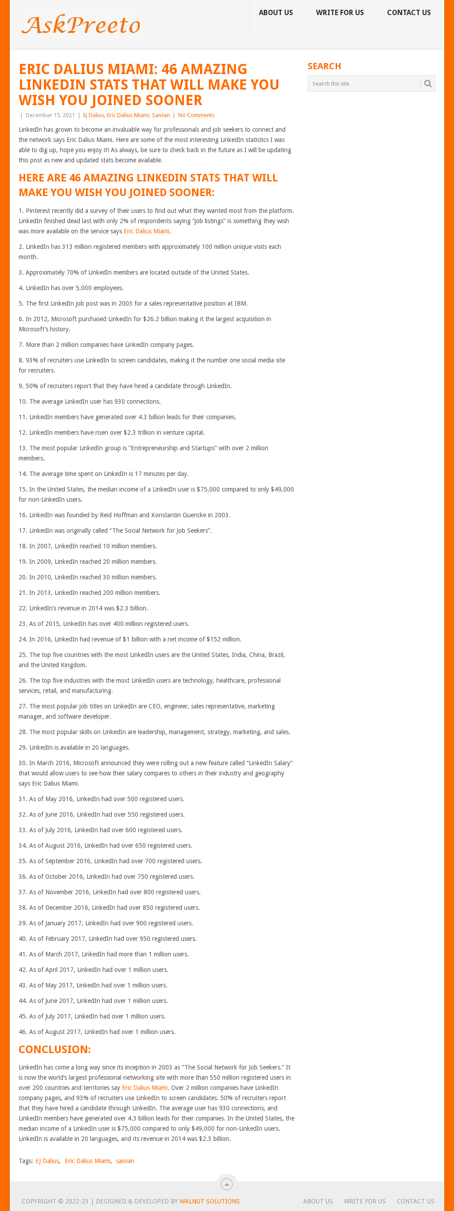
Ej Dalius (93, 115)
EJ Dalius (47, 1160)
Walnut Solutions (210, 1201)
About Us (276, 12)
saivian (125, 1160)
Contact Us (409, 12)
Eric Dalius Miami (128, 115)
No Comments (196, 115)
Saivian (161, 115)
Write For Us (340, 12)
